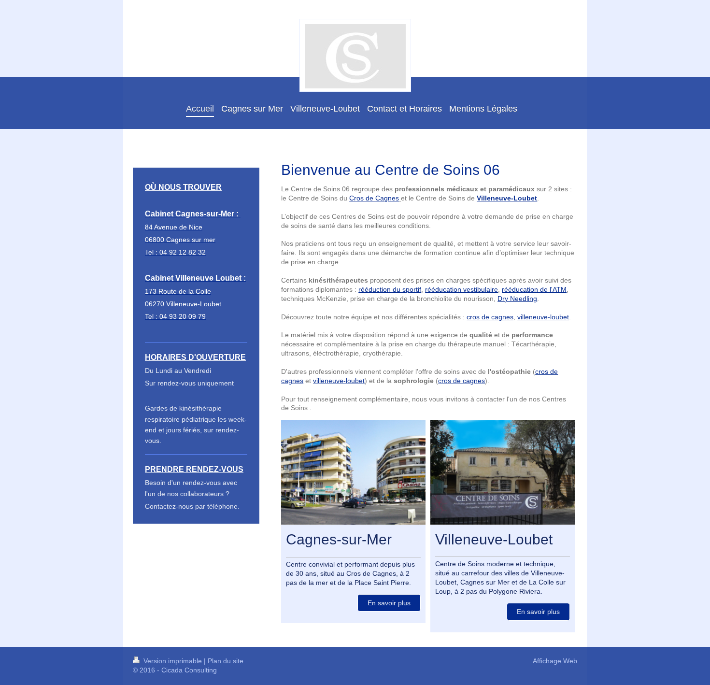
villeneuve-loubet (543, 317)
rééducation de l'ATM (534, 289)
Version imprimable (173, 661)
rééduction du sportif (389, 289)
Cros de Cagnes (374, 198)
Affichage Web (555, 661)
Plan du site (225, 661)
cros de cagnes (490, 317)
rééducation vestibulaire (461, 289)
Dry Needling (517, 298)
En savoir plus (389, 603)
